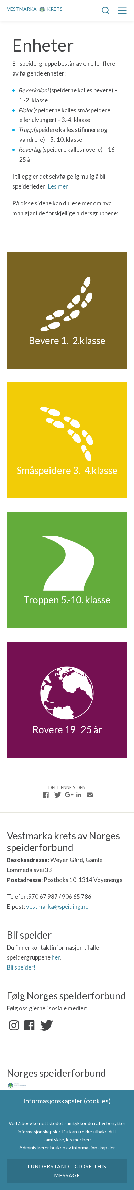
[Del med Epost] (90, 795)
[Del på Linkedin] (79, 795)
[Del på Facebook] (46, 795)
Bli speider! (21, 967)
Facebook (29, 1025)
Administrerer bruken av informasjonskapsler (67, 1148)
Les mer (58, 186)
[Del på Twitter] (57, 795)
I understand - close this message (67, 1170)
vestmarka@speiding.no (57, 906)
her (56, 957)
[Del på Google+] (68, 795)
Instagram (14, 1025)
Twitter (45, 1025)
